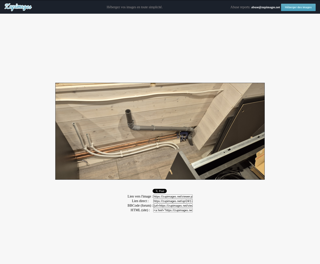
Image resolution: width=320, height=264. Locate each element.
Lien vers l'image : (140, 196)
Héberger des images (298, 7)
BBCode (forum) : (140, 205)
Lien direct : (140, 201)
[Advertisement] (160, 48)
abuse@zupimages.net (265, 7)
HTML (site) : (140, 210)
